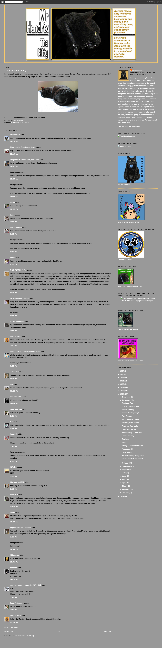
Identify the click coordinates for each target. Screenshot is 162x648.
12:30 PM (14, 209)
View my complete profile (129, 126)
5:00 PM (13, 476)
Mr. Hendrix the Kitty (81, 10)
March (125, 486)
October (125, 463)
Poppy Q (13, 434)
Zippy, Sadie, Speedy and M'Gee (22, 147)
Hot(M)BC (13, 568)
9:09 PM (13, 379)
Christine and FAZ (17, 482)
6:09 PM (13, 293)
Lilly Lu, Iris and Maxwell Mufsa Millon (25, 351)
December (126, 397)
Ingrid (12, 512)
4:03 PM (13, 461)
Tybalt (12, 202)
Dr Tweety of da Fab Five (19, 298)
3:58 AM (13, 489)
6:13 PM (13, 537)
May (124, 479)
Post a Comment (10, 628)
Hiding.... (125, 442)
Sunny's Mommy (16, 603)
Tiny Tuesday (127, 416)
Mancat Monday (128, 410)
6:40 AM (13, 610)
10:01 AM (14, 507)
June (124, 476)
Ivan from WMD (16, 397)
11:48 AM (14, 179)
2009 (122, 387)
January (125, 493)
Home (58, 631)
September (126, 466)
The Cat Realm (16, 336)
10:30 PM (14, 391)
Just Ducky (14, 372)
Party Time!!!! (127, 452)
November (126, 400)
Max (11, 422)
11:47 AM (14, 166)
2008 (122, 391)
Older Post (107, 631)
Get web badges (146, 301)
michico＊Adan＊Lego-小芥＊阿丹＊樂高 (25, 585)
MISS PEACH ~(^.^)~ (18, 270)
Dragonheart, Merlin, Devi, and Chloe (24, 160)
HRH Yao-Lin (15, 135)
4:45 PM (13, 252)
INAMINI (13, 467)
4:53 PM (13, 264)
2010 (122, 384)
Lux (11, 384)
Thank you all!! (127, 449)
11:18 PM (14, 580)
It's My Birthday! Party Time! (133, 456)
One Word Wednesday (130, 406)
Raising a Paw (127, 403)
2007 (122, 394)
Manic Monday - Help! (130, 419)
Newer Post (8, 631)
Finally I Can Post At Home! (132, 446)
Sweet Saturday (128, 436)
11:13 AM (14, 141)
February (126, 489)
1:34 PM (13, 222)
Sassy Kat (14, 495)
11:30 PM (14, 404)
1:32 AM (13, 428)
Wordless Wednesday (130, 426)
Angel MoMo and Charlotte (20, 528)
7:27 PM (13, 331)
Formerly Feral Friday (20, 122)
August (125, 470)
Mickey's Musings (17, 321)
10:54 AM (14, 622)
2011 (122, 381)
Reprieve (125, 439)
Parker (12, 258)
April (124, 483)
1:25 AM (13, 416)
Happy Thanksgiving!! (130, 413)
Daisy (12, 215)
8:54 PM (13, 366)
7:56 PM (13, 346)
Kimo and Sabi (16, 409)
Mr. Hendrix (137, 70)
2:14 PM (13, 234)
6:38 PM (13, 316)
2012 (122, 378)
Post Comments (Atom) (24, 636)
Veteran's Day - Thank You (132, 433)
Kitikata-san (14, 555)
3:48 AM (13, 597)
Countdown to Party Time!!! (132, 459)
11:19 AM (14, 154)
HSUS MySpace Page (130, 301)
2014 (122, 371)
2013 (122, 374)
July (124, 473)
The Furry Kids (16, 227)
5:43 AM (13, 446)
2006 (122, 497)
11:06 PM (14, 549)
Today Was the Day (129, 429)
